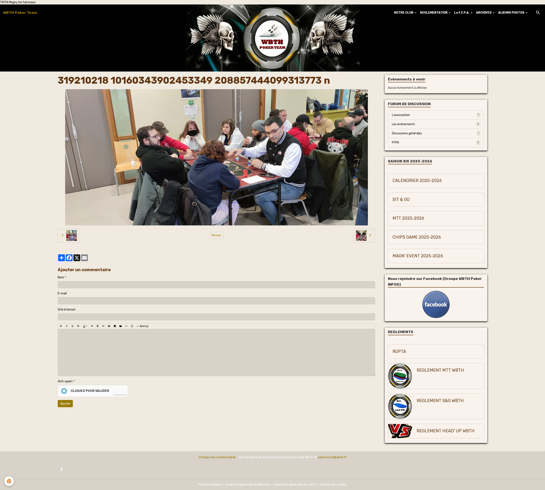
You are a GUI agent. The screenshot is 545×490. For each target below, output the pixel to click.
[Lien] (103, 326)
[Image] (115, 326)
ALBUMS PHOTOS (511, 12)
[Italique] (67, 326)
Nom (61, 277)
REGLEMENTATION (434, 12)
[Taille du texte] (78, 326)
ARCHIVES (484, 12)
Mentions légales (209, 484)
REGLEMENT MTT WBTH (440, 370)
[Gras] (61, 326)
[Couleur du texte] (85, 326)
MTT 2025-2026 (408, 218)
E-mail (62, 293)
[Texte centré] (97, 326)
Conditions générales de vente (295, 484)
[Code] (126, 326)
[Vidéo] (120, 326)
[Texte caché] (109, 326)
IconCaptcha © (119, 395)
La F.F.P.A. (462, 12)
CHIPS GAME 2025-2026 (417, 237)
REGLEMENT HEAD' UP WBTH (446, 430)
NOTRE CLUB (404, 12)
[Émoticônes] (132, 326)
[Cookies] (9, 481)
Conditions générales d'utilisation (247, 484)
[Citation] (92, 326)
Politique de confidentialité (217, 457)
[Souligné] (72, 326)
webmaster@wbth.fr (332, 457)
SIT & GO (401, 199)
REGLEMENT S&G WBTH (440, 400)
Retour (216, 235)
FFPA (435, 142)
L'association (435, 115)
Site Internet (67, 309)
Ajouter (65, 403)
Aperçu (144, 326)
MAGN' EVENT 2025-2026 (418, 256)
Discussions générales (435, 133)
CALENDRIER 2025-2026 (417, 180)
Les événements (435, 124)
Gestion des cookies (333, 484)
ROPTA (399, 351)
